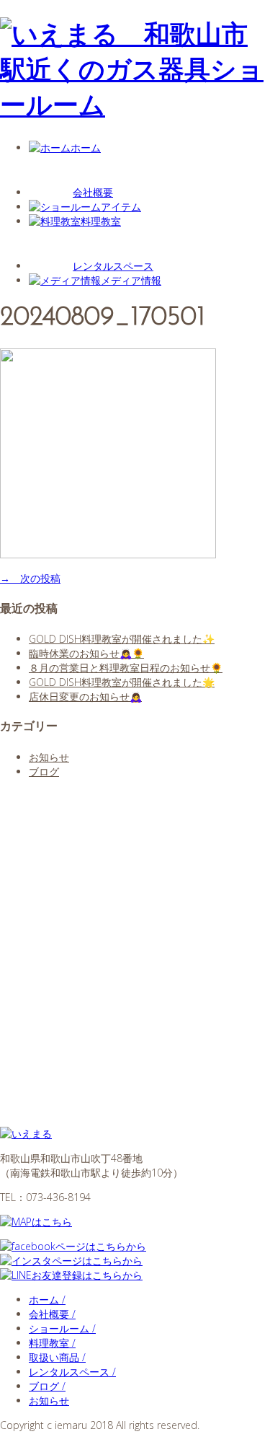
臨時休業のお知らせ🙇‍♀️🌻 (86, 653)
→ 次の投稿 (30, 578)
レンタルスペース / (72, 1372)
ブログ (44, 771)
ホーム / (47, 1299)
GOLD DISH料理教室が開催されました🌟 (122, 682)
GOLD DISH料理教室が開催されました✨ (122, 639)
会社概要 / (52, 1314)
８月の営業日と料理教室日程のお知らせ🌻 (125, 667)
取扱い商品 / (57, 1357)
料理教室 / (52, 1343)
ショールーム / (62, 1328)
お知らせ (49, 757)
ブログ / (47, 1386)
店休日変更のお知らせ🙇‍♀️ (85, 696)
